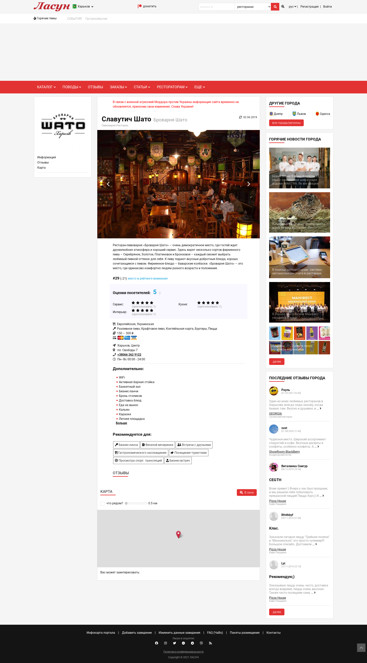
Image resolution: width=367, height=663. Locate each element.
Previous (108, 184)
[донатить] (140, 7)
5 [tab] (184, 234)
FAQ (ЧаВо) (215, 632)
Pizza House (277, 501)
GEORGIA (275, 413)
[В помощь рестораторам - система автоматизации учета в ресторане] (299, 277)
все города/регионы (286, 123)
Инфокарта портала (101, 632)
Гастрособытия (96, 18)
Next (249, 184)
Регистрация (309, 6)
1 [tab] (161, 234)
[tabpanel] (178, 184)
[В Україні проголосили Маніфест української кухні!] (299, 321)
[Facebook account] (156, 643)
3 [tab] (173, 234)
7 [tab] (196, 234)
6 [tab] (190, 234)
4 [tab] (178, 234)
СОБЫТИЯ (74, 18)
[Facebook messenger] (183, 643)
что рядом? (114, 503)
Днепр (278, 114)
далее (277, 361)
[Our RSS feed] (210, 643)
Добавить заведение (137, 632)
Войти (327, 6)
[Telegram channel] (192, 643)
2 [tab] (167, 234)
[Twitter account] (174, 643)
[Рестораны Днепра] (271, 114)
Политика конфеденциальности (183, 651)
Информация (46, 157)
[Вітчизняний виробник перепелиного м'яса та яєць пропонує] (299, 231)
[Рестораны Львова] (294, 114)
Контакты (273, 632)
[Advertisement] (183, 52)
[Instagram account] (165, 643)
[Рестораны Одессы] (317, 114)
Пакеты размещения (245, 632)
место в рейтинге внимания (148, 278)
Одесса (325, 114)
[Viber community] (201, 643)
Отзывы (95, 87)
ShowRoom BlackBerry (284, 452)
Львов (301, 114)
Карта (41, 167)
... (318, 408)
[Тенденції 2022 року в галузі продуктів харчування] (299, 353)
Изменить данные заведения (179, 632)
